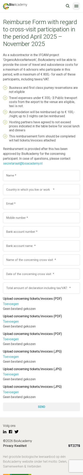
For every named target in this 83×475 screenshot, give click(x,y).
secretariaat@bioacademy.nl (23, 163)
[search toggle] (68, 6)
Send (41, 406)
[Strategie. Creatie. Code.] (74, 446)
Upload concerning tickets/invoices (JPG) (32, 351)
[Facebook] (10, 432)
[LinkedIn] (4, 432)
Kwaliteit (20, 446)
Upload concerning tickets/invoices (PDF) (32, 299)
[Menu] (76, 6)
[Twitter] (17, 432)
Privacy (8, 446)
